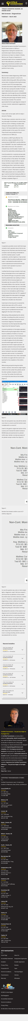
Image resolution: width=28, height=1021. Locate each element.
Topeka (5, 753)
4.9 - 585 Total (4, 792)
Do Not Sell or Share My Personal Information (13, 1008)
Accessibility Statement (7, 999)
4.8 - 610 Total (4, 871)
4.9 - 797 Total (4, 803)
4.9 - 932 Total (4, 938)
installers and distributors (12, 755)
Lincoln (23, 751)
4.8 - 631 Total (4, 893)
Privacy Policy (4, 1005)
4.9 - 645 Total (4, 837)
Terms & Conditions (6, 1002)
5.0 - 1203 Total (5, 826)
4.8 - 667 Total (4, 927)
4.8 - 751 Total (4, 904)
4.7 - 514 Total (4, 882)
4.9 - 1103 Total (5, 814)
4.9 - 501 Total (4, 859)
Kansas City (13, 751)
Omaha (19, 751)
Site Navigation (5, 995)
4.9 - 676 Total (4, 916)
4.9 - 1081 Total (5, 848)
